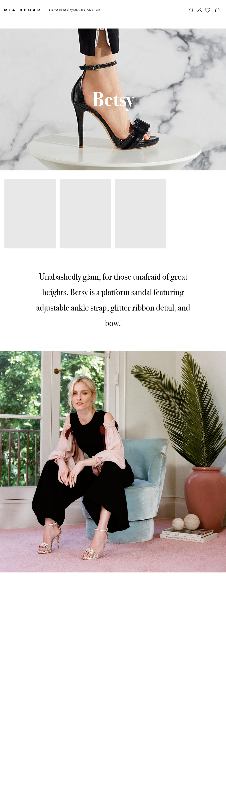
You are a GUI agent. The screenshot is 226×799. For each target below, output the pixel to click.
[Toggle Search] (192, 10)
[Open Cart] (218, 10)
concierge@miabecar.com (74, 10)
